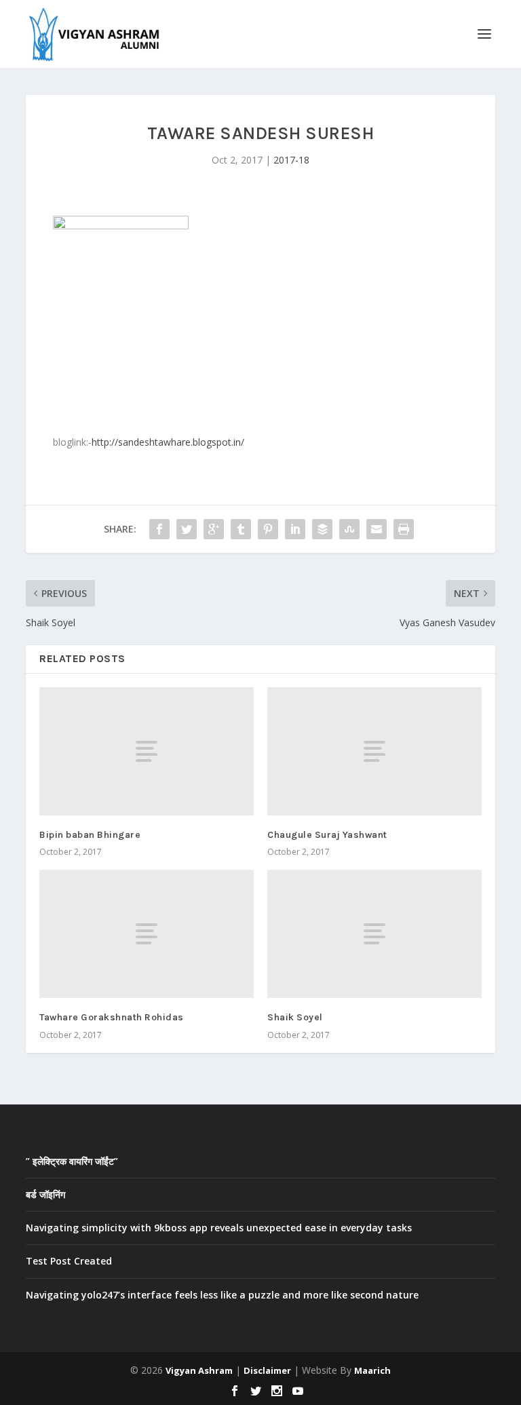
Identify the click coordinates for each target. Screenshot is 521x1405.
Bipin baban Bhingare (89, 835)
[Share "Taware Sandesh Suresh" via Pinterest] (268, 529)
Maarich (372, 1370)
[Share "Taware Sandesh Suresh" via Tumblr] (240, 529)
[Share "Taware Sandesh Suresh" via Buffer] (322, 529)
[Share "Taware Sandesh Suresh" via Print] (403, 529)
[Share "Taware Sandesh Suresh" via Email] (376, 529)
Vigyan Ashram (199, 1370)
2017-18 (291, 159)
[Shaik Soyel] (374, 934)
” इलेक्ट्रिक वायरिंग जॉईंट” (72, 1161)
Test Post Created (69, 1260)
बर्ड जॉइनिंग (45, 1194)
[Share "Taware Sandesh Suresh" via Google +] (213, 529)
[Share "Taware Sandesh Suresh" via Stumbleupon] (349, 529)
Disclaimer (267, 1370)
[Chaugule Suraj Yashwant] (374, 751)
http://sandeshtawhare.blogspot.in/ (168, 442)
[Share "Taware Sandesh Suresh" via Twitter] (186, 529)
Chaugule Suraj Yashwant (327, 835)
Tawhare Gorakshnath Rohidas (111, 1017)
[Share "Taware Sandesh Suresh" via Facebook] (159, 529)
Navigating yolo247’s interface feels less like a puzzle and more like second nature (222, 1294)
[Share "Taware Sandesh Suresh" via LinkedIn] (295, 529)
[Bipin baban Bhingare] (146, 751)
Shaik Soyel (295, 1017)
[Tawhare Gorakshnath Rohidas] (146, 934)
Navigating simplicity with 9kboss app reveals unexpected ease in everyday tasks (219, 1227)
